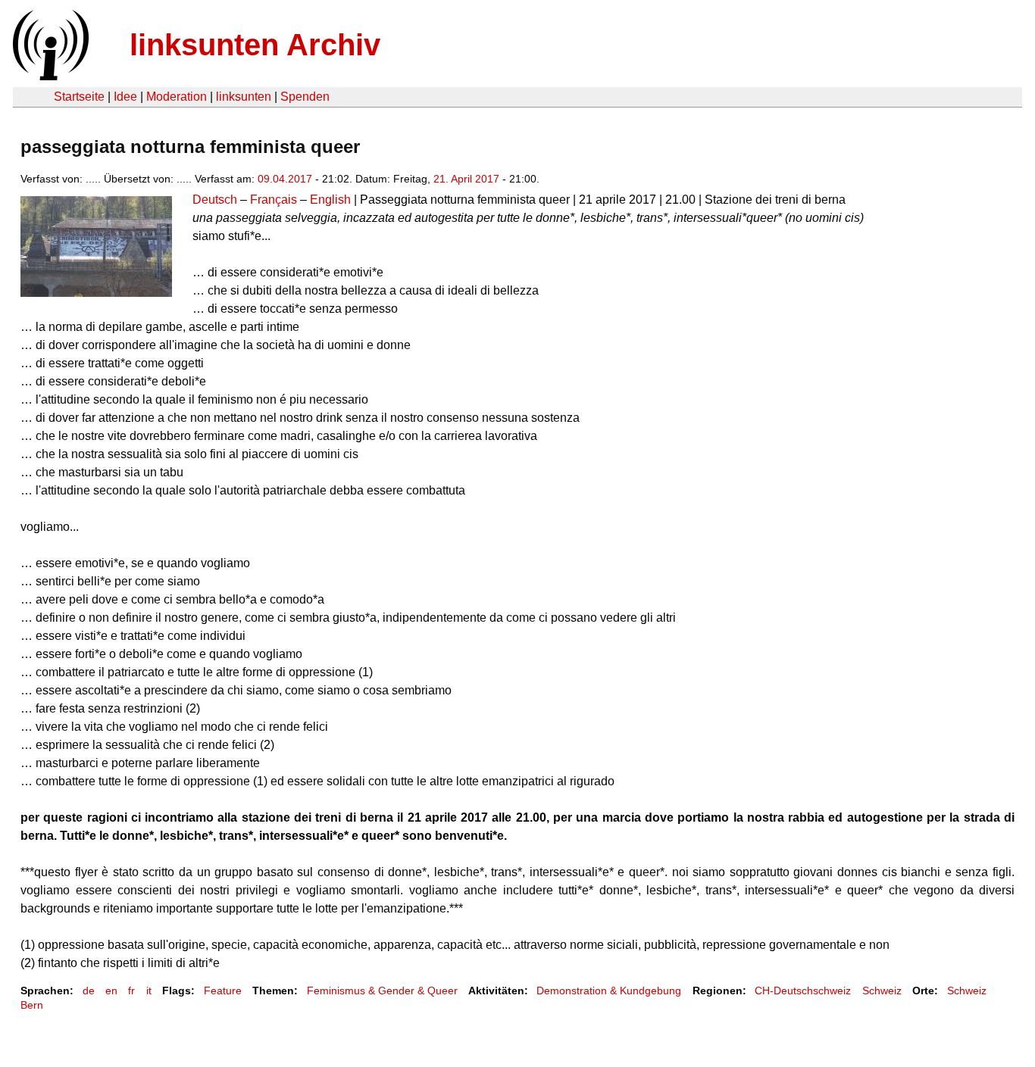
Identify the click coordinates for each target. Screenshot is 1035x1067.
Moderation (176, 96)
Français (273, 199)
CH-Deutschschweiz (803, 990)
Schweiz (882, 990)
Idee (125, 96)
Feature (223, 990)
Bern (31, 1005)
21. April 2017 (466, 179)
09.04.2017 (285, 179)
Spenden (305, 96)
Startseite (79, 96)
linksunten (243, 96)
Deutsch (214, 199)
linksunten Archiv (255, 44)
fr (131, 990)
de (89, 990)
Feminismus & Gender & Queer (382, 990)
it (149, 990)
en (111, 990)
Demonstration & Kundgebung (608, 990)
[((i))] (49, 76)
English (330, 199)
